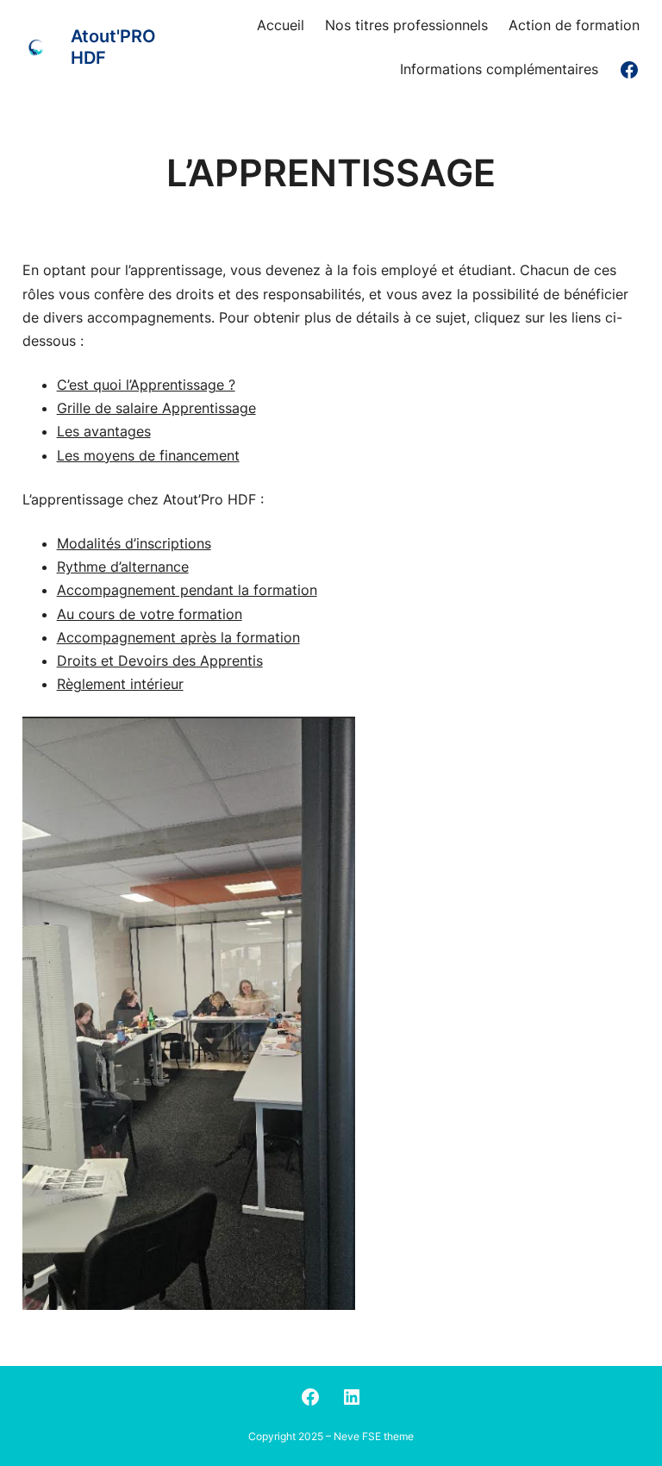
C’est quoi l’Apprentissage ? (146, 384)
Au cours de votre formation (149, 614)
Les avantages (104, 431)
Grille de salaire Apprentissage (156, 408)
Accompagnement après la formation (178, 637)
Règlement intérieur (120, 683)
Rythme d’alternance (123, 566)
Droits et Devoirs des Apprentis (160, 660)
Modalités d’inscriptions (134, 543)
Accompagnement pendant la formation (187, 589)
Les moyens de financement (148, 455)
